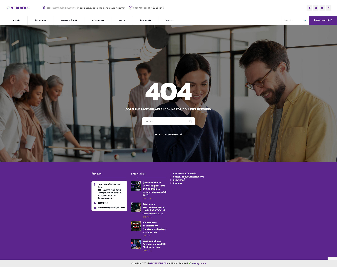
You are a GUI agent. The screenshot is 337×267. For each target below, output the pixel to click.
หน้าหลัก (16, 20)
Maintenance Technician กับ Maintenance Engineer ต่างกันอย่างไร (155, 227)
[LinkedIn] (315, 8)
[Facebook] (309, 8)
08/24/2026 (147, 217)
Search (305, 20)
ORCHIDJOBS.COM (158, 263)
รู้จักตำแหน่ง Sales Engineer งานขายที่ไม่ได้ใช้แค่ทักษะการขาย (154, 244)
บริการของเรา (98, 20)
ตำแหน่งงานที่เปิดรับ (69, 20)
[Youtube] (322, 8)
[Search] (191, 121)
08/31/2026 (147, 198)
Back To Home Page (166, 134)
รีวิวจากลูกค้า (145, 20)
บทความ (121, 20)
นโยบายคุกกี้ (179, 179)
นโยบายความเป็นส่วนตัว (184, 173)
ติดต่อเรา (169, 20)
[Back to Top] (243, 249)
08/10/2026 (147, 250)
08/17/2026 (147, 235)
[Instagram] (328, 8)
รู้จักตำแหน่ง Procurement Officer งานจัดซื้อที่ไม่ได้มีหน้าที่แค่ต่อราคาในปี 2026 (154, 209)
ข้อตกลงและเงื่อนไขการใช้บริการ (188, 176)
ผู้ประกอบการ (40, 20)
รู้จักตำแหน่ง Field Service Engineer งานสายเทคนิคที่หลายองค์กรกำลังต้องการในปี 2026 (155, 189)
